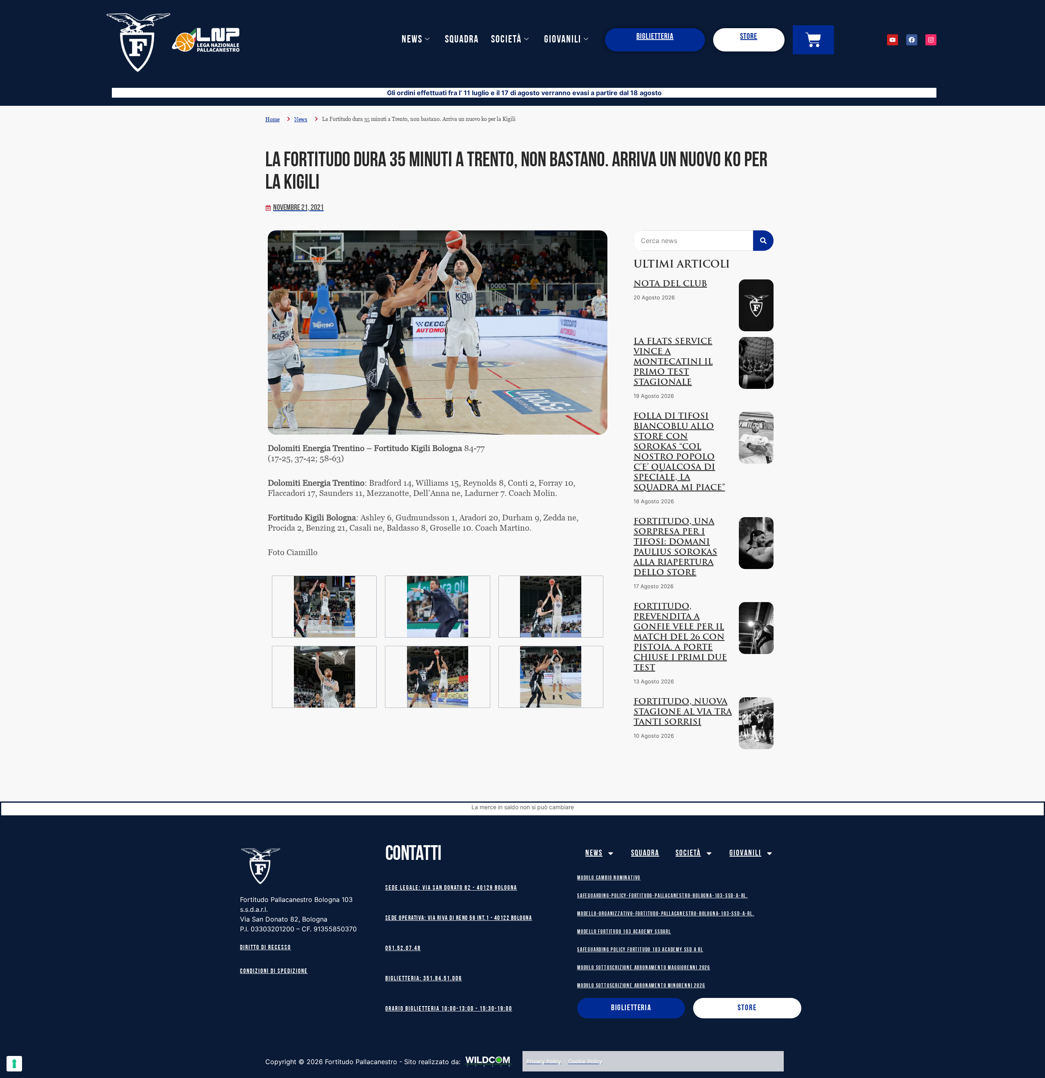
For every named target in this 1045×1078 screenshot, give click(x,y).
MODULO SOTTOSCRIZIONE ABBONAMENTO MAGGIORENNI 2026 (643, 968)
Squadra (462, 40)
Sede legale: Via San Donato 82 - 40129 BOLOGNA (451, 888)
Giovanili (562, 40)
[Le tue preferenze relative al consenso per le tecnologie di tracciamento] (14, 1063)
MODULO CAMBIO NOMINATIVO (608, 878)
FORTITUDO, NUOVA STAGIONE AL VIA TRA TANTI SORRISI (683, 712)
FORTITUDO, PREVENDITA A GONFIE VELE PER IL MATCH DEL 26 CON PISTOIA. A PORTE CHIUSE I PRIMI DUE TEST (680, 637)
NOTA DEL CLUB (670, 284)
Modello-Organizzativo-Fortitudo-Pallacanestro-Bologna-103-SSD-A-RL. (665, 914)
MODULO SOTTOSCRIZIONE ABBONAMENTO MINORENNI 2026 (641, 986)
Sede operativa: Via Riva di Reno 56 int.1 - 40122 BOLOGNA (458, 918)
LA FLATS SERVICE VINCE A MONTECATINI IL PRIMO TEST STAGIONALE (673, 362)
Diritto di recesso (265, 948)
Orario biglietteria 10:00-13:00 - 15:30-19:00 (448, 1009)
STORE (748, 37)
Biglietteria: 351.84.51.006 (423, 979)
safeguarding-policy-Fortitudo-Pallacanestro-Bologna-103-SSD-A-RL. (662, 896)
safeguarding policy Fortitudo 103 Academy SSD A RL (640, 950)
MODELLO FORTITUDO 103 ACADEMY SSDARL (624, 932)
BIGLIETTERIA (655, 37)
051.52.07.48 (403, 949)
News (412, 40)
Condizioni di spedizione (274, 972)
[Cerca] (763, 240)
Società (506, 40)
